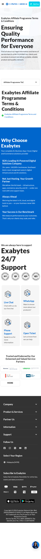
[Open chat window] (35, 545)
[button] (20, 82)
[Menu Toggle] (3, 4)
